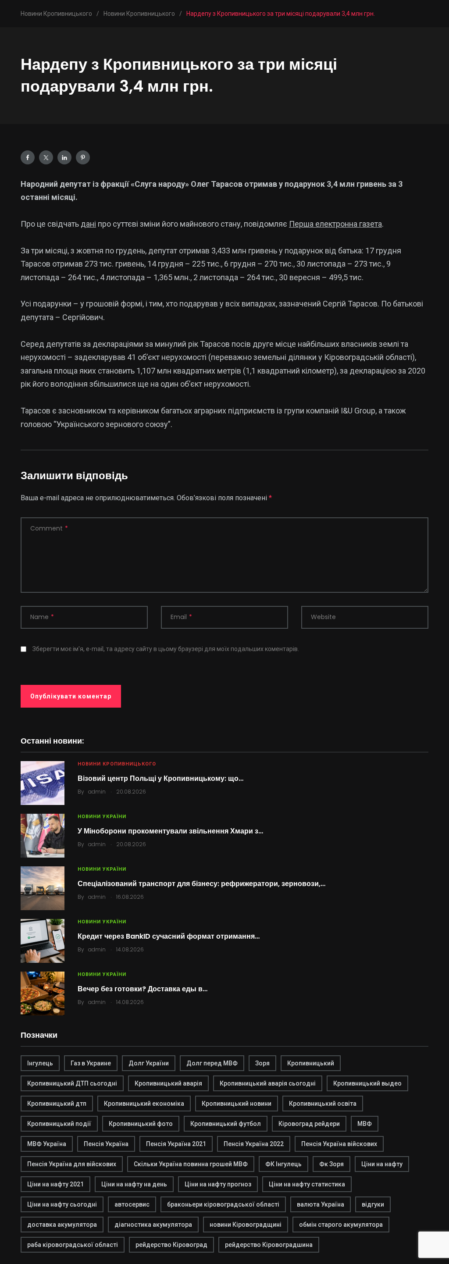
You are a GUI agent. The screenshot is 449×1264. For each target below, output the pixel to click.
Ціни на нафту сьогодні (62, 1204)
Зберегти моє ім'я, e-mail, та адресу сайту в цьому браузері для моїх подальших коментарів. (165, 648)
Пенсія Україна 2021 (176, 1143)
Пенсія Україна (106, 1143)
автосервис (132, 1204)
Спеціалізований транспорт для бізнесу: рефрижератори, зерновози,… (201, 884)
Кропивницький (310, 1063)
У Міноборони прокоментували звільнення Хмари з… (170, 831)
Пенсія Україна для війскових (71, 1164)
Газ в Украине (91, 1063)
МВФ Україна (46, 1143)
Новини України (102, 816)
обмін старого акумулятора (341, 1224)
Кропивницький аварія (168, 1083)
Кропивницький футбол (225, 1123)
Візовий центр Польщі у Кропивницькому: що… (160, 778)
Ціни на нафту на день (134, 1184)
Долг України (148, 1063)
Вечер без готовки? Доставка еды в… (142, 989)
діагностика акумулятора (153, 1224)
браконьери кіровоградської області (223, 1204)
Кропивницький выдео (367, 1083)
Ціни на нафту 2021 (55, 1184)
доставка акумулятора (62, 1224)
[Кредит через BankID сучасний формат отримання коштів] (42, 941)
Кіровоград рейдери (309, 1123)
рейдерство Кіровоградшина (269, 1244)
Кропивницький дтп (56, 1103)
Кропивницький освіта (322, 1103)
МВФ (364, 1123)
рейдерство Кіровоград (171, 1244)
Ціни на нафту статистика (307, 1184)
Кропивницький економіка (144, 1103)
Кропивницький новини (236, 1103)
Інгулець (40, 1063)
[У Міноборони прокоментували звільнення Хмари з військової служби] (42, 836)
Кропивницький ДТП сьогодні (72, 1083)
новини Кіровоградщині (246, 1224)
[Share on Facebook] (28, 157)
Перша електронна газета (335, 223)
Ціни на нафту (382, 1164)
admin (97, 791)
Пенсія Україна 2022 (254, 1143)
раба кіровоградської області (72, 1244)
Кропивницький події (59, 1123)
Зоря (262, 1063)
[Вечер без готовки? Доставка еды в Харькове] (42, 993)
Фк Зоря (331, 1164)
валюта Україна (320, 1204)
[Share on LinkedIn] (64, 157)
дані (88, 223)
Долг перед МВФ (212, 1063)
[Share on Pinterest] (83, 157)
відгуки (373, 1204)
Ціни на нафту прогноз (218, 1184)
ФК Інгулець (283, 1164)
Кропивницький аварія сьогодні (268, 1083)
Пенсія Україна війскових (339, 1143)
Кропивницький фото (141, 1123)
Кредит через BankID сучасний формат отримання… (169, 936)
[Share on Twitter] (46, 157)
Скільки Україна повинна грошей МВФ (191, 1164)
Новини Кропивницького (117, 764)
